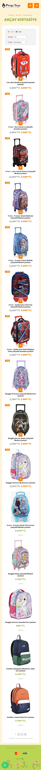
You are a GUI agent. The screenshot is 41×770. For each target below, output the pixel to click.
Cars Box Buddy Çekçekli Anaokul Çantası (21, 84)
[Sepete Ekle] (20, 79)
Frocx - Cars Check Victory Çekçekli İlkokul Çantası (20, 173)
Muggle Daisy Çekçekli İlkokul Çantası (20, 575)
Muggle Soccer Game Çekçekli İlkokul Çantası (20, 440)
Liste (19, 32)
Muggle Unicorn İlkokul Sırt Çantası (20, 483)
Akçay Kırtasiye (27, 15)
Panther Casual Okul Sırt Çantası (20, 718)
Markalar (19, 15)
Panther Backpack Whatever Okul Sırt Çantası (20, 670)
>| (25, 734)
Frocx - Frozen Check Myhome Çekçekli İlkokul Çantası (20, 217)
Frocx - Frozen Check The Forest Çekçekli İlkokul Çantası (20, 527)
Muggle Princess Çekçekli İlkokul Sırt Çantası (20, 395)
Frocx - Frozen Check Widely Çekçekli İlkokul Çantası (21, 262)
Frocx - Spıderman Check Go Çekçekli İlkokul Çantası (20, 306)
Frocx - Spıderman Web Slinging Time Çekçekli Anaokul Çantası (20, 351)
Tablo (12, 32)
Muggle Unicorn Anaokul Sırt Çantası (20, 623)
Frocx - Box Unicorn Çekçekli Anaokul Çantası (20, 128)
